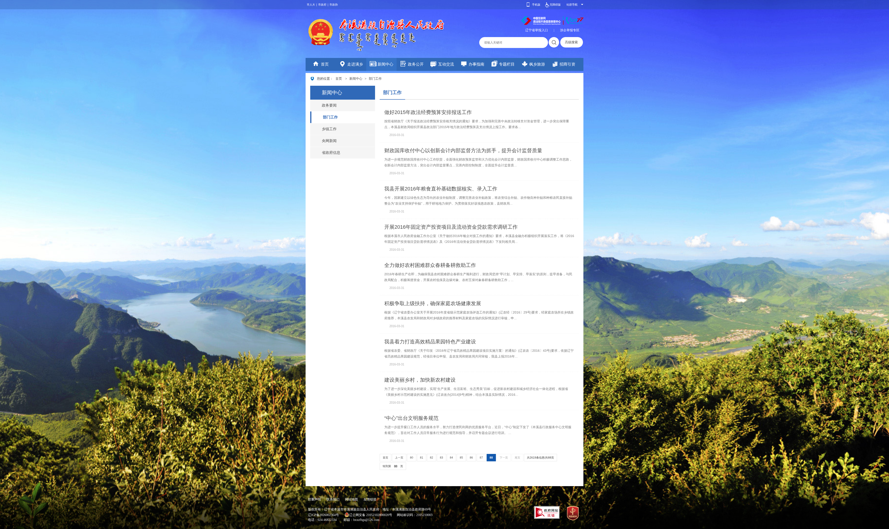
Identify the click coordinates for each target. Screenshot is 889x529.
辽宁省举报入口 (536, 30)
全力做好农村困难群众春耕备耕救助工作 (430, 265)
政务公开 (416, 64)
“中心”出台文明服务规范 (411, 418)
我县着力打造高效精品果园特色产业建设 (430, 342)
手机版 (536, 4)
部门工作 (375, 78)
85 (461, 457)
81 (421, 457)
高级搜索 (571, 42)
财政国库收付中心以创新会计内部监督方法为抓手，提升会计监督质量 (463, 150)
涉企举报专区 (569, 30)
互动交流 (446, 64)
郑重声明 (314, 499)
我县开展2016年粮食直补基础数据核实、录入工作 (440, 189)
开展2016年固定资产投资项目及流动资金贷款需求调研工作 (451, 227)
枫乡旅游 (537, 64)
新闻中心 (385, 64)
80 (411, 457)
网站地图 (351, 499)
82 (431, 457)
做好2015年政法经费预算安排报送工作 (428, 112)
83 (441, 457)
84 (451, 457)
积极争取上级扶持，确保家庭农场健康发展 (432, 303)
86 (471, 457)
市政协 (333, 4)
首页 (325, 64)
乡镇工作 (329, 129)
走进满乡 (355, 64)
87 (481, 457)
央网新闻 (329, 141)
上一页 (399, 457)
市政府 (322, 4)
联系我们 (332, 499)
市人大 (311, 4)
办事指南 (476, 64)
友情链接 (369, 499)
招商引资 (567, 64)
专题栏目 (507, 64)
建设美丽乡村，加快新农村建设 (420, 380)
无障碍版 (555, 4)
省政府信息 (331, 153)
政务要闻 (329, 105)
